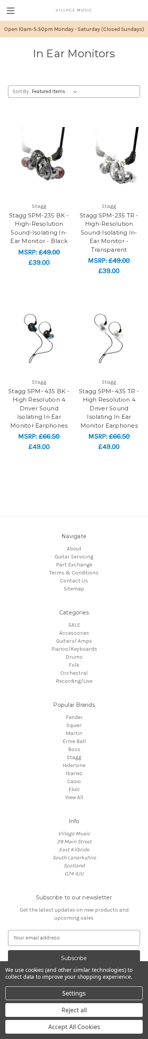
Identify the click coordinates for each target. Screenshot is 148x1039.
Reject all (74, 1010)
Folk (74, 665)
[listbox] (56, 91)
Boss (74, 749)
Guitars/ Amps (74, 641)
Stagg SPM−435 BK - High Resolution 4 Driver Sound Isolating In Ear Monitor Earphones (39, 408)
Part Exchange (74, 564)
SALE (74, 625)
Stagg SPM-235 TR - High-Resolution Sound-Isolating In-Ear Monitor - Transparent (109, 232)
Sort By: (21, 91)
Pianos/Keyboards (74, 649)
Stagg (74, 757)
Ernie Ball (74, 741)
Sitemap (74, 588)
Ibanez (74, 773)
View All (74, 797)
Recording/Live (74, 681)
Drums (74, 657)
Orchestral (74, 673)
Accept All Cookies (74, 1027)
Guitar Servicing (74, 556)
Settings (74, 993)
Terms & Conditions (74, 572)
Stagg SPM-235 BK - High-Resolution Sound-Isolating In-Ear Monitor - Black (39, 228)
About (74, 548)
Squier (74, 725)
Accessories (74, 633)
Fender (74, 717)
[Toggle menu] (10, 10)
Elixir (74, 789)
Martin (74, 733)
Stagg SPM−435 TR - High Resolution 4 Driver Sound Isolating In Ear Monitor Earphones (109, 408)
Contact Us (74, 580)
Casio (74, 781)
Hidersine (74, 765)
